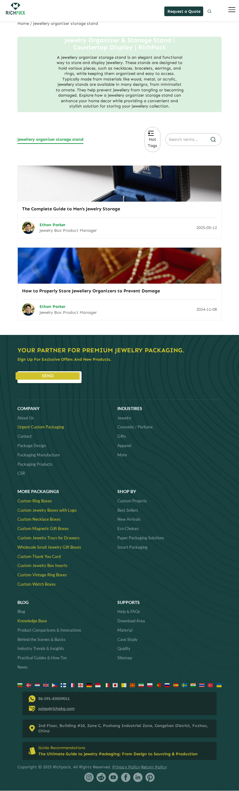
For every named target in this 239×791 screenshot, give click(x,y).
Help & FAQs (128, 611)
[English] (46, 685)
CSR (21, 473)
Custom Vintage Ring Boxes (42, 574)
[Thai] (201, 685)
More (122, 454)
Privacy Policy (126, 767)
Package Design (31, 445)
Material (125, 630)
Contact (24, 436)
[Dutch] (37, 685)
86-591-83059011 (54, 698)
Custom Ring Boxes (34, 500)
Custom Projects (132, 500)
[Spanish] (176, 685)
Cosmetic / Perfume (135, 426)
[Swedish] (184, 685)
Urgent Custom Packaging (40, 426)
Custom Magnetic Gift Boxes (43, 528)
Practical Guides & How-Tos (42, 657)
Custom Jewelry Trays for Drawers (48, 537)
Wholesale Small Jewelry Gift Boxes (49, 547)
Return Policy (154, 767)
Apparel (124, 445)
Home (23, 23)
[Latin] (124, 685)
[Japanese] (115, 685)
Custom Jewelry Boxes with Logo (47, 510)
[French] (72, 685)
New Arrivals (129, 519)
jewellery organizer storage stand (50, 139)
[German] (89, 685)
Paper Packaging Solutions (140, 537)
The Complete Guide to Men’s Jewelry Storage (71, 209)
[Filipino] (54, 685)
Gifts (121, 436)
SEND (48, 375)
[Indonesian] (98, 685)
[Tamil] (193, 685)
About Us (25, 417)
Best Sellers (127, 510)
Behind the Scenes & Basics (41, 639)
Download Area (131, 620)
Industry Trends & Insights (40, 648)
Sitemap (124, 657)
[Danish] (28, 685)
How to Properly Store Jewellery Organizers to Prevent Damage (91, 291)
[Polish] (149, 685)
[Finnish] (63, 685)
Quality (123, 648)
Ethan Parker (52, 224)
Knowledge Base (32, 620)
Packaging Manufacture (38, 454)
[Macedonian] (132, 685)
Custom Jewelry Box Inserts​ (42, 565)
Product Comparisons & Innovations (49, 630)
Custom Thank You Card (39, 556)
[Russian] (167, 685)
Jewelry (124, 417)
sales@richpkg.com (56, 708)
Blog (21, 611)
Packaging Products (35, 464)
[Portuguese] (158, 685)
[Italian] (106, 685)
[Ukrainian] (219, 685)
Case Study (127, 639)
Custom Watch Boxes (36, 584)
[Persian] (141, 685)
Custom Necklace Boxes (39, 519)
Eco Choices (128, 528)
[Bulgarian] (20, 685)
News (22, 667)
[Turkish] (210, 685)
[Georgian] (80, 685)
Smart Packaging (132, 547)
